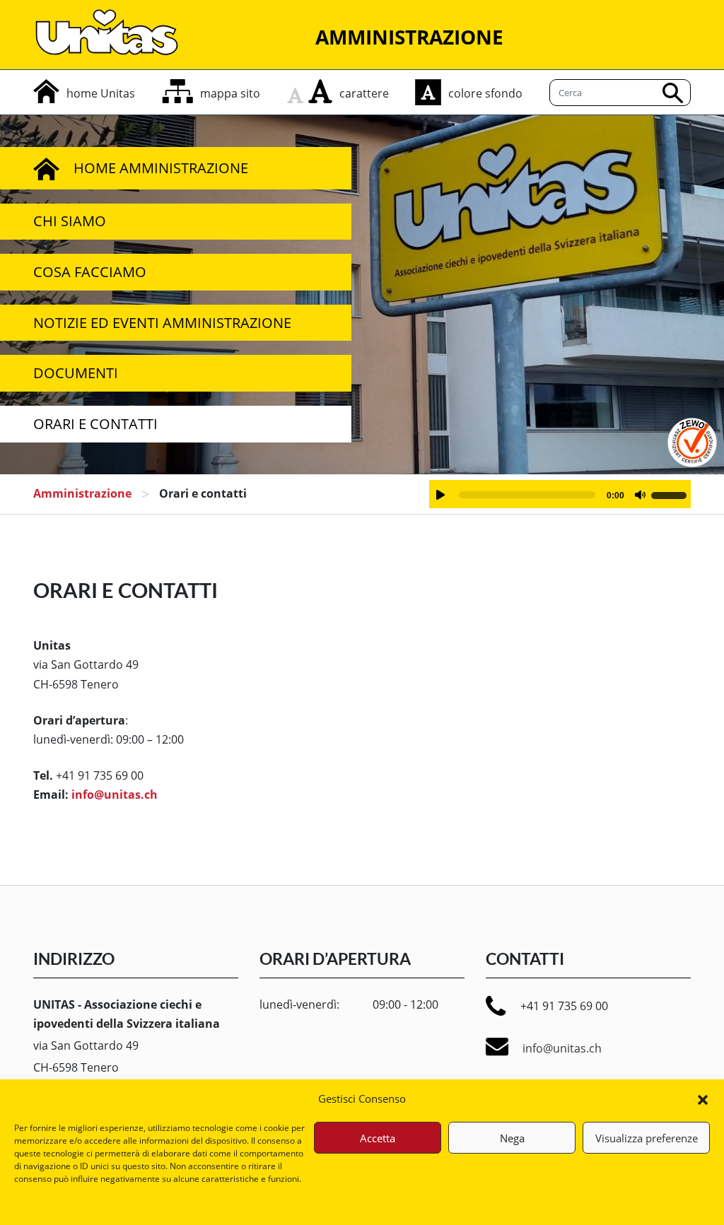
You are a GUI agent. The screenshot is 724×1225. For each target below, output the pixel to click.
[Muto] (640, 495)
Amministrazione (82, 493)
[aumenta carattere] (320, 91)
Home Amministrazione (161, 167)
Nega (512, 1138)
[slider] (671, 493)
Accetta (377, 1138)
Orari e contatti (95, 423)
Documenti (75, 372)
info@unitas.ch (114, 794)
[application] (560, 494)
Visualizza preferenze (646, 1138)
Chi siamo (69, 220)
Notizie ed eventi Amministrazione (162, 322)
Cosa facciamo (89, 271)
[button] (703, 1098)
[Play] (440, 495)
